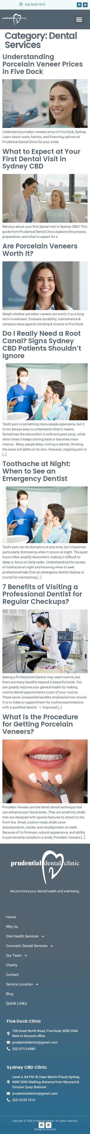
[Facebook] (79, 4)
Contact (12, 974)
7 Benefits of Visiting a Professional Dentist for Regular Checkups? (42, 594)
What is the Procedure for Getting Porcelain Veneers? (40, 724)
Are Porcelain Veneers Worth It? (40, 249)
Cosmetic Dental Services (27, 945)
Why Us (12, 926)
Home (11, 917)
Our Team (14, 955)
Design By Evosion (45, 1129)
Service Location (19, 984)
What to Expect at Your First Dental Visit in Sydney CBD (41, 159)
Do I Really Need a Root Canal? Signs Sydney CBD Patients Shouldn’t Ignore (41, 344)
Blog (9, 993)
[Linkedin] (85, 4)
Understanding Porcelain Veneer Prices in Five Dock (42, 64)
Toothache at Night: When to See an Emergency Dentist (36, 471)
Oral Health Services (22, 936)
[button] (79, 19)
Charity (11, 965)
